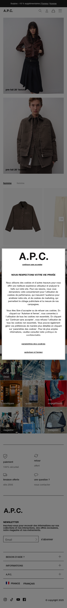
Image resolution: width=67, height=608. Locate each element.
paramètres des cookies (33, 344)
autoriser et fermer (33, 352)
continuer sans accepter (32, 265)
